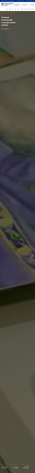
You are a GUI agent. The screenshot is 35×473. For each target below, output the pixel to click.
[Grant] (7, 9)
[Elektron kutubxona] (10, 9)
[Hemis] (15, 9)
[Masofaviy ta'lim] (13, 9)
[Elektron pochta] (18, 9)
